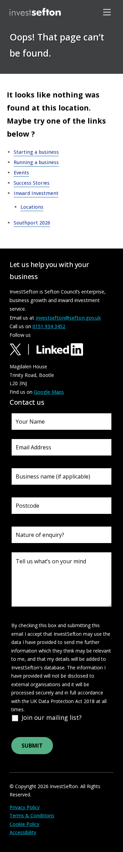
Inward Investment (36, 193)
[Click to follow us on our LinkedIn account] (60, 349)
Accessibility (23, 832)
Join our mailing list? (52, 717)
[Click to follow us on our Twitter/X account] (22, 349)
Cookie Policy (24, 824)
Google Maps (49, 392)
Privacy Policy (25, 807)
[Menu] (108, 12)
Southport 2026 (32, 222)
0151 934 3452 (48, 326)
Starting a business (36, 152)
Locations (30, 75)
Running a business (36, 162)
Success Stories (32, 183)
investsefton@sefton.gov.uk (68, 317)
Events (21, 172)
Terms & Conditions (32, 815)
